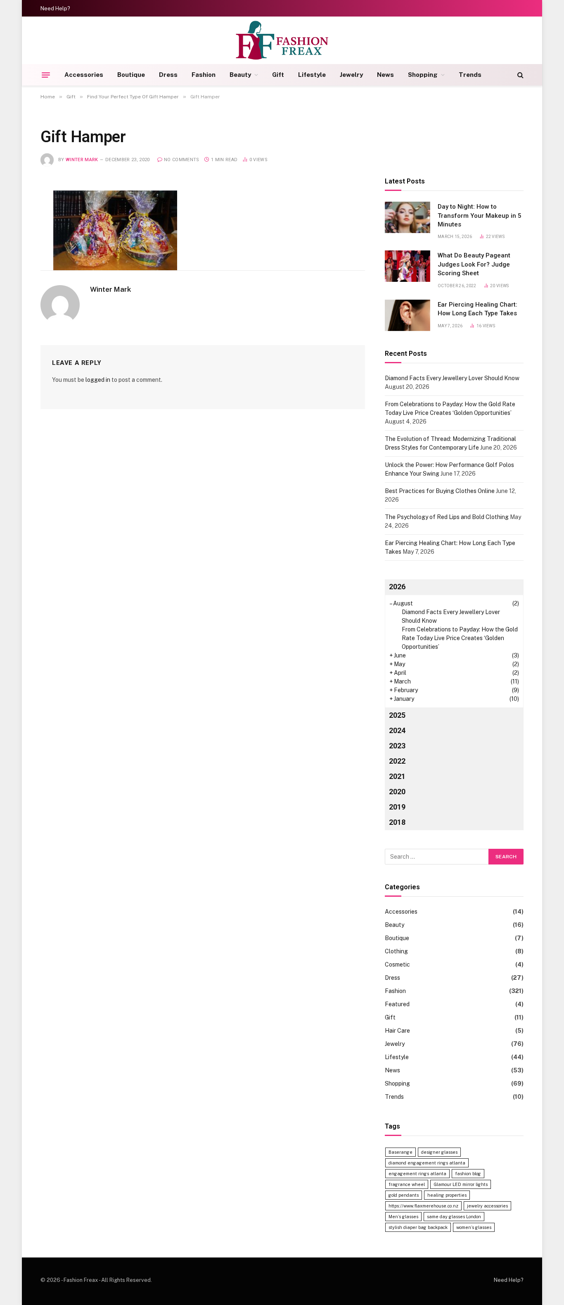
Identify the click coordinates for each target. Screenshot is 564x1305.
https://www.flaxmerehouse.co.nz (423, 1205)
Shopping (423, 74)
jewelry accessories (487, 1205)
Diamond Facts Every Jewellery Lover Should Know (452, 378)
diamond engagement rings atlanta (427, 1162)
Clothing (396, 951)
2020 (397, 791)
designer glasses (439, 1152)
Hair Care (397, 1030)
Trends (470, 74)
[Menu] (46, 75)
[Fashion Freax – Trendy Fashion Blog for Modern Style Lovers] (282, 40)
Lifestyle (312, 74)
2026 (397, 586)
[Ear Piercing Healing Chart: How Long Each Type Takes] (407, 315)
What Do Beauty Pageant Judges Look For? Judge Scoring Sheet (474, 264)
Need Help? (55, 8)
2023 (397, 745)
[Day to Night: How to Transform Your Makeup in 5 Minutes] (407, 217)
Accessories (83, 74)
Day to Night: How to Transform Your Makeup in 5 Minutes (479, 215)
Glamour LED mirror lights (461, 1184)
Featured (397, 1004)
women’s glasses (473, 1227)
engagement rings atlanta (417, 1173)
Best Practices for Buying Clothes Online (440, 491)
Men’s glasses (403, 1216)
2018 (397, 822)
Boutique (131, 74)
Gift (278, 74)
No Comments (181, 159)
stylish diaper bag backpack (418, 1227)
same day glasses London (454, 1216)
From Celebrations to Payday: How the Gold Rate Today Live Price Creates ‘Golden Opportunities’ (460, 638)
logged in (97, 379)
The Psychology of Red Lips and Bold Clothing (447, 517)
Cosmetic (397, 964)
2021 (397, 776)
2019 (397, 807)
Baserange (400, 1152)
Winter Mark (82, 159)
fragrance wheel (407, 1184)
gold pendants (404, 1195)
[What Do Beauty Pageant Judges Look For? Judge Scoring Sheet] (407, 266)
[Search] (520, 75)
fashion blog (468, 1173)
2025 (397, 715)
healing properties (447, 1195)
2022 (397, 761)
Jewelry (351, 74)
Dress (168, 74)
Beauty (240, 74)
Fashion (204, 74)
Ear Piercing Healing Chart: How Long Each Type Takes (477, 309)
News (385, 74)
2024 (397, 730)
